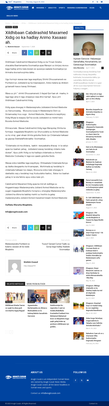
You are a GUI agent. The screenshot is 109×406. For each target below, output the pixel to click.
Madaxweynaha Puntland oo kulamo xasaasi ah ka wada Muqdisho (17, 247)
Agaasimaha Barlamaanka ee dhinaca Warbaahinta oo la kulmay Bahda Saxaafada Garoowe (37, 310)
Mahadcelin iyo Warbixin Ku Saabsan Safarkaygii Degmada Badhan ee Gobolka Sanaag (94, 164)
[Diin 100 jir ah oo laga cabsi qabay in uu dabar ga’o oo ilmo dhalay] (78, 96)
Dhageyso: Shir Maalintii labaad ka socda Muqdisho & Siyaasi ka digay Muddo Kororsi (94, 217)
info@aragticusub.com (50, 393)
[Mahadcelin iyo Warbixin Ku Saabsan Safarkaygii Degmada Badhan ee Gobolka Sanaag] (78, 162)
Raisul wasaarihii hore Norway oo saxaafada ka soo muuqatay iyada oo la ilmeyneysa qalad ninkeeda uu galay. (94, 185)
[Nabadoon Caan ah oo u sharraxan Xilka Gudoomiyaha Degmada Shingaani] (78, 336)
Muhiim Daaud (14, 47)
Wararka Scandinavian (77, 8)
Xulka (91, 8)
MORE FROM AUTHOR (36, 284)
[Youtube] (102, 2)
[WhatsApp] (36, 52)
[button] (100, 8)
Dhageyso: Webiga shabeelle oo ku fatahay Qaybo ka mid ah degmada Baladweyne (94, 290)
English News (12, 16)
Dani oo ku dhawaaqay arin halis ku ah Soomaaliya (94, 149)
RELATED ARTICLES (15, 284)
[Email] (42, 52)
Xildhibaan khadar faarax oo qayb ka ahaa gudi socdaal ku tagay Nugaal (15, 308)
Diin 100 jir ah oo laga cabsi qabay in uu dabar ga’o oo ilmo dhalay (95, 96)
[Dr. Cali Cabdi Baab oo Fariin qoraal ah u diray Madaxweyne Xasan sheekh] (78, 200)
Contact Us (93, 403)
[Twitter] (97, 2)
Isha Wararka (78, 68)
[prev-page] (7, 332)
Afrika (23, 23)
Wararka (40, 8)
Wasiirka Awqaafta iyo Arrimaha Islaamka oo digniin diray (94, 112)
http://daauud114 (29, 266)
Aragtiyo (52, 8)
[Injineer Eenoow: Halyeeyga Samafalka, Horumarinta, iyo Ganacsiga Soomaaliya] (88, 44)
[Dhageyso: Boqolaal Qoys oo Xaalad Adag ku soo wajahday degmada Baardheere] (78, 306)
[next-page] (11, 332)
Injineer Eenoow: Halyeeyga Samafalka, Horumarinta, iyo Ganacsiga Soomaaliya (87, 61)
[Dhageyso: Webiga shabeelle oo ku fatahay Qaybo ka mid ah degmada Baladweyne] (78, 288)
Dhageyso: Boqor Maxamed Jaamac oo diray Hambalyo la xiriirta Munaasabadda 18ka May (94, 273)
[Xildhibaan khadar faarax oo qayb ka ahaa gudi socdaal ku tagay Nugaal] (15, 296)
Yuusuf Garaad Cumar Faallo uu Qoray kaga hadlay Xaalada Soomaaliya (56, 247)
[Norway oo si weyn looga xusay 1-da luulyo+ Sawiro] (78, 233)
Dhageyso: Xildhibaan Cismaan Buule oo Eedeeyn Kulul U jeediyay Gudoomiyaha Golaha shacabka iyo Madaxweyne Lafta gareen (94, 253)
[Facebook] (93, 2)
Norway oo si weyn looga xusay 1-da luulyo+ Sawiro (94, 232)
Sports (62, 8)
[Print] (49, 52)
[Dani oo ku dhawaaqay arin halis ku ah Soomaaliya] (78, 149)
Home (7, 23)
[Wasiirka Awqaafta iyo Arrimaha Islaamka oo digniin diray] (78, 112)
